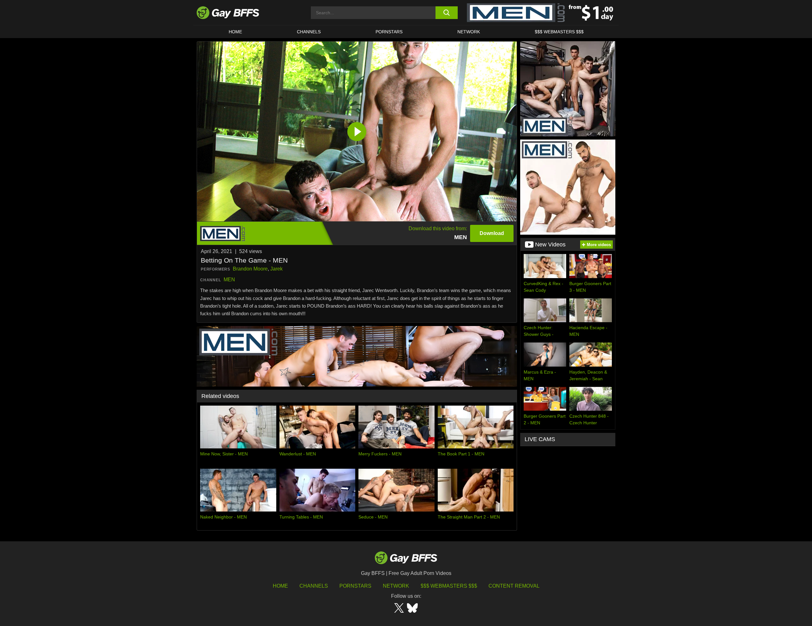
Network (468, 31)
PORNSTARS (389, 31)
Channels (313, 586)
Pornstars (355, 586)
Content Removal (514, 586)
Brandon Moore (250, 268)
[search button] (446, 12)
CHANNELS (309, 31)
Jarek (276, 268)
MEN (229, 279)
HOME (235, 31)
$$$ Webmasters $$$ (559, 31)
